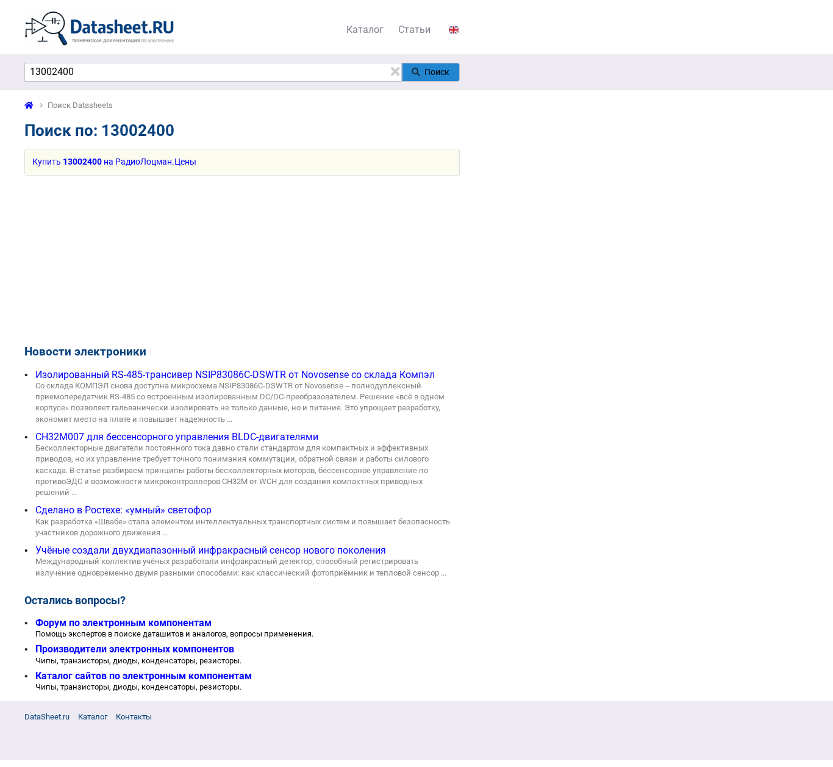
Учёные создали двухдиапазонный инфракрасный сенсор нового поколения (210, 550)
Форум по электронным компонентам (123, 623)
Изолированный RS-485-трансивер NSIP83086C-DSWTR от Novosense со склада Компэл (235, 374)
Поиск (436, 72)
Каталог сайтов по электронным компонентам (143, 676)
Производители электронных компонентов (134, 649)
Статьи (414, 29)
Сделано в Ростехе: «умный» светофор (123, 510)
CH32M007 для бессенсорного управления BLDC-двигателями (176, 437)
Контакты (134, 716)
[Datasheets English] (453, 29)
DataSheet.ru (47, 716)
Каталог (365, 29)
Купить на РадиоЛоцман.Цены (114, 162)
